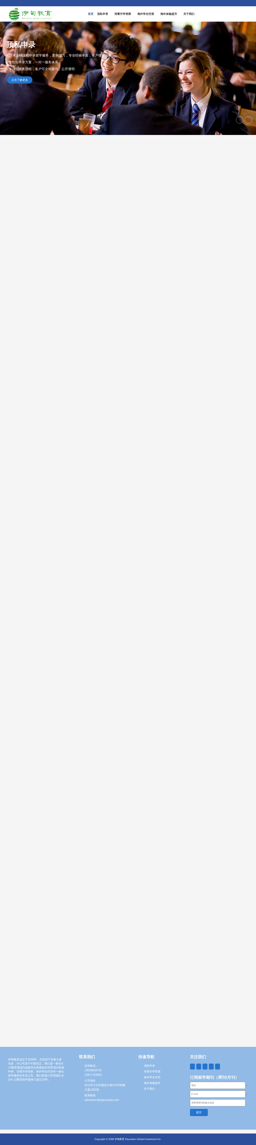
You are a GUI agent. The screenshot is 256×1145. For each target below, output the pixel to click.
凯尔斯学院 (17, 528)
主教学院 (138, 528)
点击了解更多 (19, 79)
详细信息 (37, 541)
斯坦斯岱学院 (79, 528)
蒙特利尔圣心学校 (205, 528)
